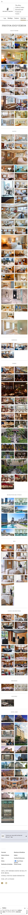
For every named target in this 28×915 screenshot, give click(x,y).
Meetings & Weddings (19, 852)
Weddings (10, 18)
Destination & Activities (6, 864)
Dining (2, 860)
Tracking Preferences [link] (19, 858)
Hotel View (23, 18)
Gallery (16, 855)
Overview (3, 852)
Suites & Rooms (5, 855)
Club (2, 858)
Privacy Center (17, 864)
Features (16, 18)
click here (18, 911)
